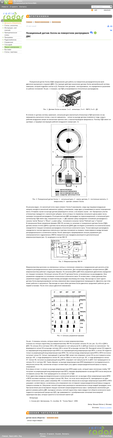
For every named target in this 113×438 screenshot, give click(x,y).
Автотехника (56, 22)
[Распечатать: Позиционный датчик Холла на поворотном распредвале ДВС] (111, 26)
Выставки (7, 49)
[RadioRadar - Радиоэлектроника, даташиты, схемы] (11, 15)
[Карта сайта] (6, 2)
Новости (5, 7)
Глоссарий (8, 45)
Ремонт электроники (11, 47)
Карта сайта (13, 436)
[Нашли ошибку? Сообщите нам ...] (108, 26)
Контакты (23, 7)
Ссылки (58, 434)
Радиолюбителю (10, 40)
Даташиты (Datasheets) (12, 23)
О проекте (14, 7)
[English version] (10, 2)
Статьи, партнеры (10, 52)
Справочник (8, 42)
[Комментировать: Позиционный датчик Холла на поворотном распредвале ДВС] (91, 33)
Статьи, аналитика (11, 25)
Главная (29, 22)
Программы (8, 37)
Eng (20, 436)
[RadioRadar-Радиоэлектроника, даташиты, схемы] (2, 2)
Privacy (43, 436)
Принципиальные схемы (10, 34)
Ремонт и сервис (106, 407)
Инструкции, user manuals (10, 29)
